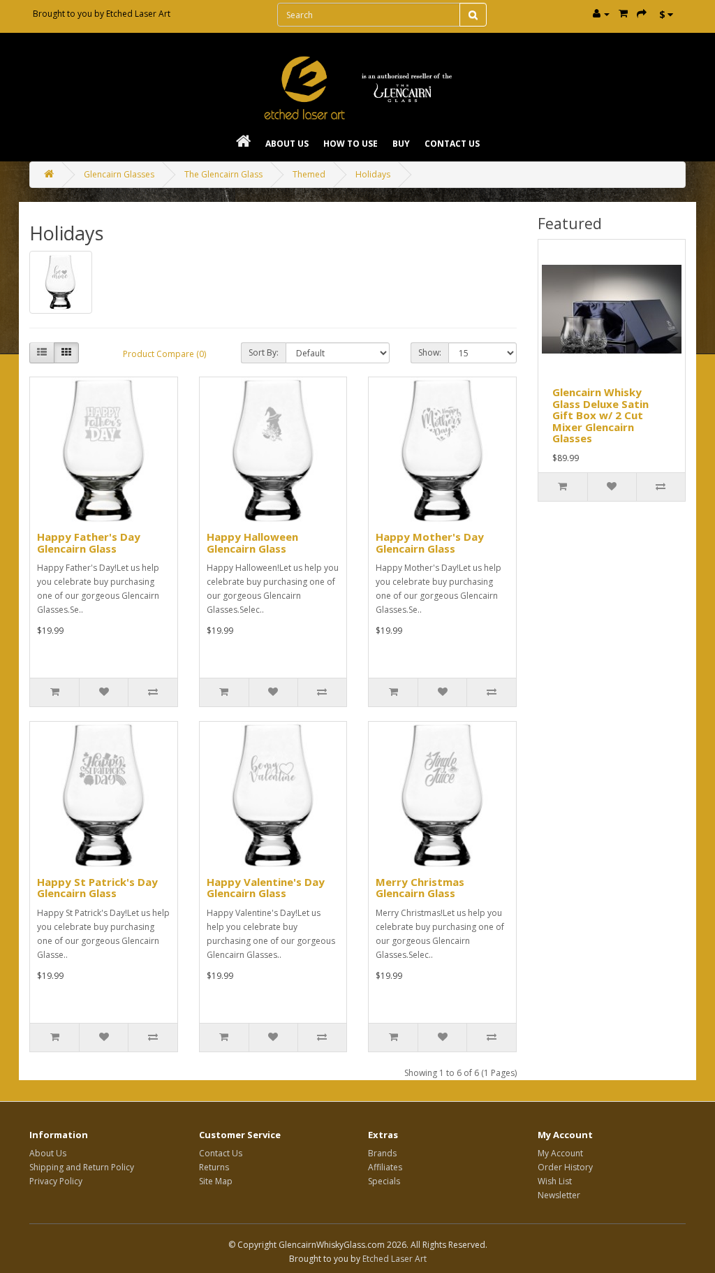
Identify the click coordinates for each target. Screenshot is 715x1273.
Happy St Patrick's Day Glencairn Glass (97, 888)
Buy (401, 144)
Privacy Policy (55, 1181)
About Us (287, 144)
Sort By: (264, 352)
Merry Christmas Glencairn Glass (420, 888)
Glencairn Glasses (119, 174)
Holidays (372, 174)
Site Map (216, 1181)
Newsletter (559, 1195)
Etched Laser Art (138, 14)
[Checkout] (642, 14)
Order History (565, 1167)
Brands (382, 1153)
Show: (429, 352)
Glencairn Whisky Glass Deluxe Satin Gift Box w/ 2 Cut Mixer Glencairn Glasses (600, 415)
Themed (309, 174)
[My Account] (601, 14)
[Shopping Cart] (623, 14)
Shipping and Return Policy (81, 1167)
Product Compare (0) (164, 354)
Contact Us (452, 144)
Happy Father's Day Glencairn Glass (88, 542)
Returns (214, 1167)
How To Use (350, 144)
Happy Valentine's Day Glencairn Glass (266, 888)
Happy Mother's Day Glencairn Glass (430, 542)
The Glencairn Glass (223, 174)
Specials (384, 1181)
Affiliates (385, 1167)
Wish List (555, 1181)
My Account (560, 1153)
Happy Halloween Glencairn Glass (252, 542)
